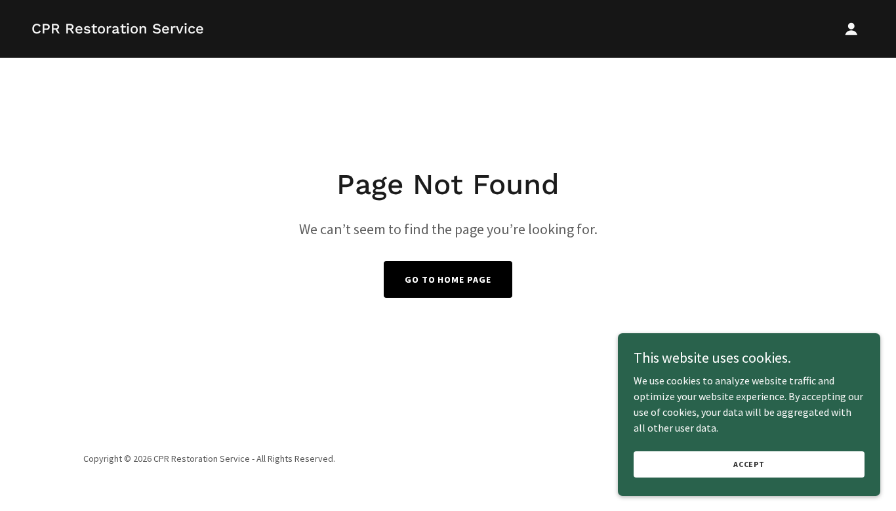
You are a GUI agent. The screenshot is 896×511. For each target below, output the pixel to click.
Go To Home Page (448, 279)
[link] (117, 29)
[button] (851, 29)
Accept (749, 464)
